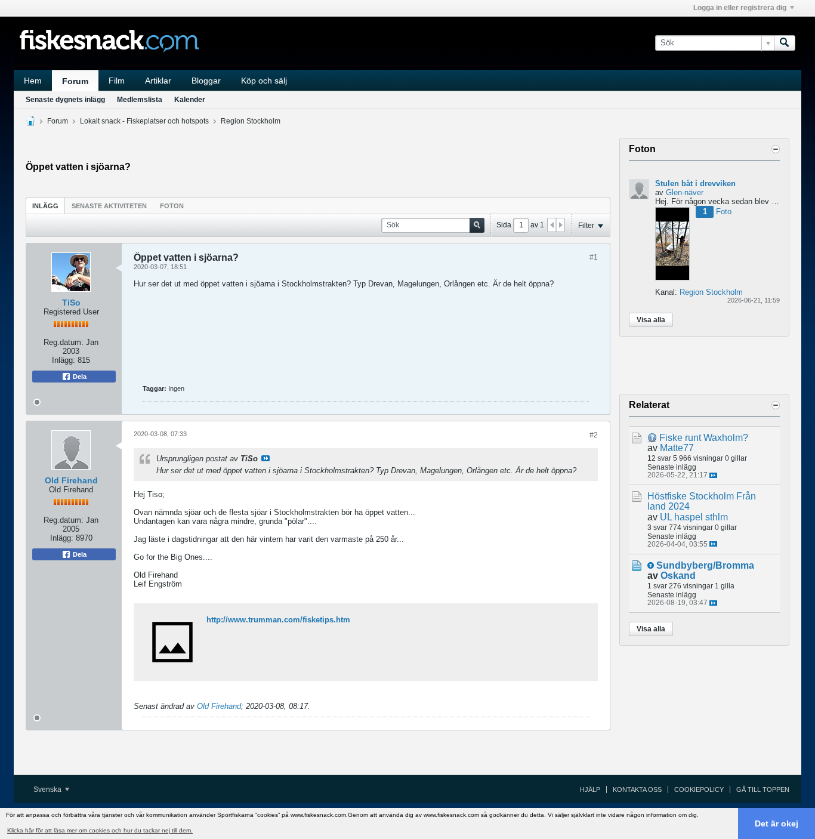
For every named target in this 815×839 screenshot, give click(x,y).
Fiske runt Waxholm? (703, 438)
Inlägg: (63, 360)
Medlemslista (139, 99)
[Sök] (784, 43)
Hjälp (590, 789)
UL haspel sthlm (694, 517)
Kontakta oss (637, 789)
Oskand (678, 575)
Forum (75, 81)
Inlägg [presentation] (45, 205)
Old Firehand (71, 480)
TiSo (71, 302)
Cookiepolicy (699, 789)
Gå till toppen (762, 789)
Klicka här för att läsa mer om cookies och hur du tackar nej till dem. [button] (100, 830)
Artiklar (158, 80)
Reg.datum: (64, 342)
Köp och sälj (264, 80)
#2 (593, 435)
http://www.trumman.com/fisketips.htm (278, 619)
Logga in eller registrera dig (739, 8)
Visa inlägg (265, 458)
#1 (593, 257)
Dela (79, 376)
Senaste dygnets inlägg (65, 99)
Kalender (189, 99)
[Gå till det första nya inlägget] (650, 565)
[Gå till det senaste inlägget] (713, 475)
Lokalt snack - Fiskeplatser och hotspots (144, 121)
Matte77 (677, 448)
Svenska (48, 789)
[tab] (45, 206)
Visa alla (651, 320)
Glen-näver (684, 192)
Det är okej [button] (776, 823)
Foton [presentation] (172, 205)
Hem (33, 80)
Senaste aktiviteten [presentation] (109, 205)
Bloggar (206, 80)
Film (117, 80)
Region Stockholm (250, 121)
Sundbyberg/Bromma (705, 565)
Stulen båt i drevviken (695, 183)
